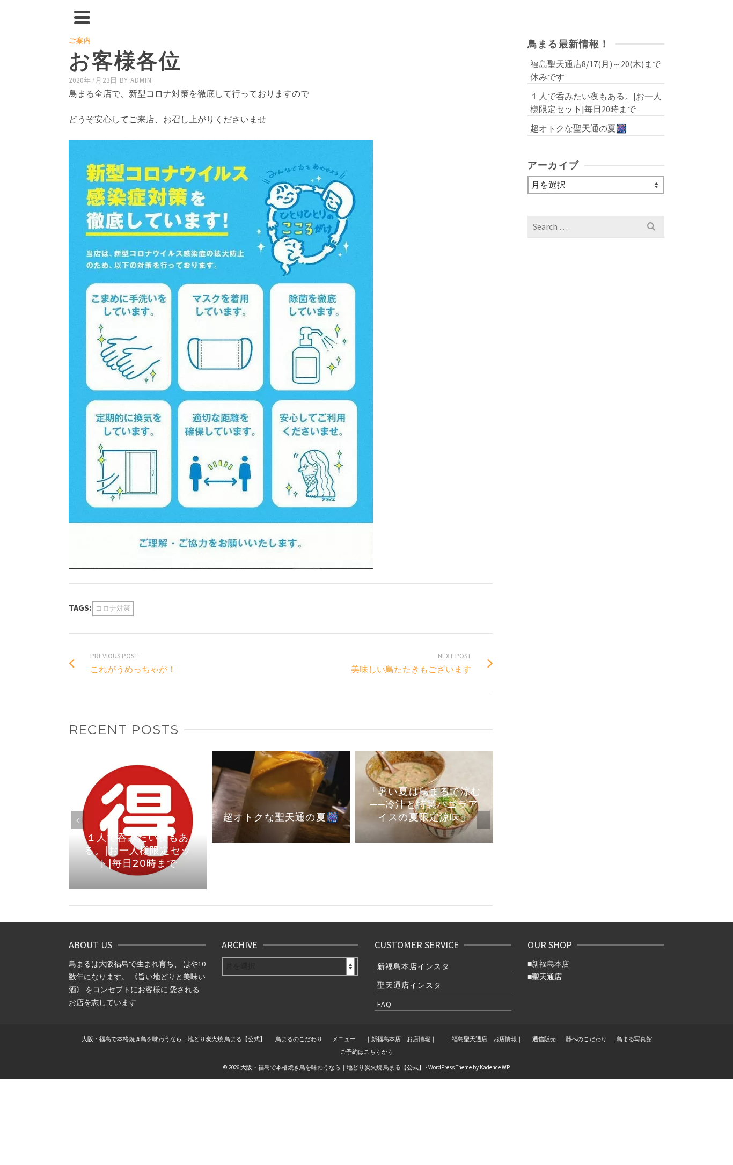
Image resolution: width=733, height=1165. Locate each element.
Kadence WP (495, 1067)
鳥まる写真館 (634, 1039)
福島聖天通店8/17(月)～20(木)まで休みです (595, 70)
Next (483, 820)
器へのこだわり (586, 1039)
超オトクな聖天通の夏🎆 (578, 128)
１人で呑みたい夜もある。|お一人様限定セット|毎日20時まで (596, 102)
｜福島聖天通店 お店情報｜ (484, 1039)
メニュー (344, 1039)
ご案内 (80, 40)
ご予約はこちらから (366, 1052)
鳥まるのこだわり (298, 1039)
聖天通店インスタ (409, 985)
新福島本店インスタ (413, 966)
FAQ (384, 1004)
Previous (77, 820)
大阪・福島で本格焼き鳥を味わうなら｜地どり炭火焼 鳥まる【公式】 (174, 1039)
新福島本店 (550, 964)
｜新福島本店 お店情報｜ (400, 1039)
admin (141, 80)
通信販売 (544, 1039)
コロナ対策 (113, 608)
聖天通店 (547, 976)
